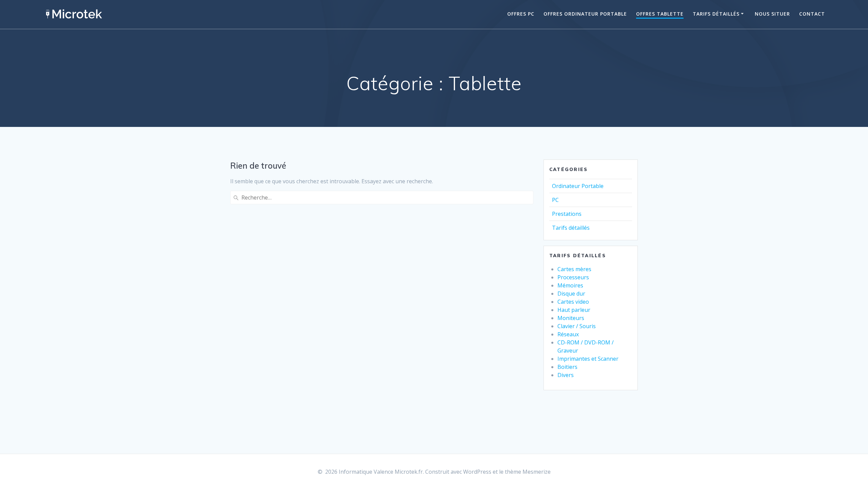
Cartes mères (574, 269)
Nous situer (772, 14)
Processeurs (573, 277)
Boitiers (567, 367)
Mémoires (570, 285)
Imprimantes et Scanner (587, 358)
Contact (812, 14)
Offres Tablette (660, 14)
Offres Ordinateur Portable (585, 14)
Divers (565, 375)
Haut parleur (573, 310)
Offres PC (520, 14)
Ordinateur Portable (578, 186)
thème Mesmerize (528, 471)
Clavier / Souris (576, 326)
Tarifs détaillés (716, 14)
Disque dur (571, 293)
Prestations (566, 214)
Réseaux (568, 334)
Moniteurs (570, 318)
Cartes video (573, 301)
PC (555, 200)
